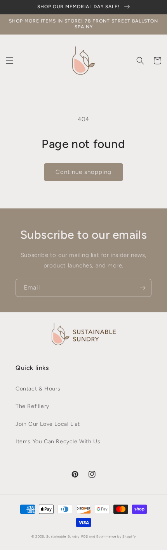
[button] (9, 60)
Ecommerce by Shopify (116, 536)
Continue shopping (83, 171)
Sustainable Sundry (63, 536)
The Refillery (32, 406)
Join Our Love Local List (48, 424)
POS (84, 536)
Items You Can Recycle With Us (58, 441)
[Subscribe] (142, 288)
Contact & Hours (38, 388)
